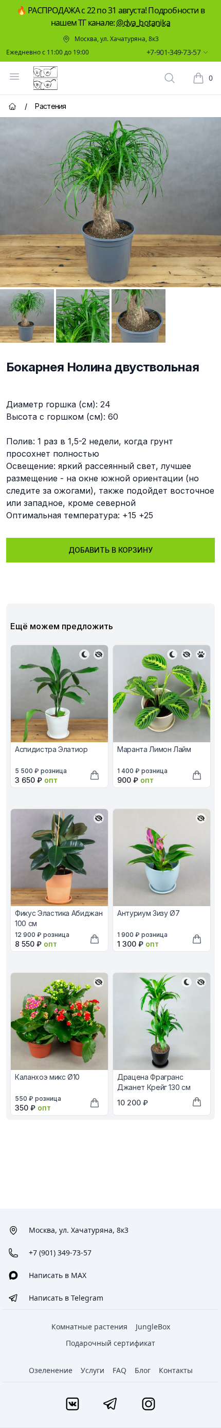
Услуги (92, 1370)
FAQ (119, 1370)
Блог (143, 1370)
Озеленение (50, 1370)
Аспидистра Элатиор (51, 749)
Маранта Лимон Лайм (154, 749)
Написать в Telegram (66, 1298)
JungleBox (153, 1326)
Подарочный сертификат (110, 1343)
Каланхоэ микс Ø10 (47, 1077)
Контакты (176, 1370)
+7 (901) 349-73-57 (60, 1252)
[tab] (27, 316)
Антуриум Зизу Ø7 (148, 913)
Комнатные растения (89, 1326)
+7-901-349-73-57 (173, 52)
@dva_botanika (143, 22)
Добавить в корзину (110, 550)
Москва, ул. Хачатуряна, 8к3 (117, 39)
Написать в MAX (57, 1275)
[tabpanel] (110, 202)
